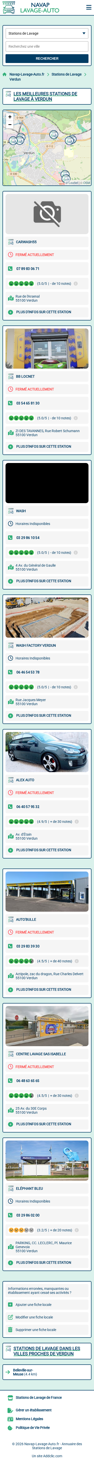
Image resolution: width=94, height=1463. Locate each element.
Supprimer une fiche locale (36, 1330)
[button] (12, 140)
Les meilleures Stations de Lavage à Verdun (45, 96)
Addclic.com (52, 1456)
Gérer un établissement (34, 1410)
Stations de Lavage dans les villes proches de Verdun (47, 1351)
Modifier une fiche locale (34, 1317)
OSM (86, 182)
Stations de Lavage (66, 74)
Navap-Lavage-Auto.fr (27, 74)
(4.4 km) (25, 1372)
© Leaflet (72, 182)
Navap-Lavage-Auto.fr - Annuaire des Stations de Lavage (53, 1446)
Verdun (15, 79)
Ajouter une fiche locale (33, 1305)
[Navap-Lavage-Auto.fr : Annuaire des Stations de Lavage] (34, 7)
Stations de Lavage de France (39, 1397)
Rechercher (47, 58)
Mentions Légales (29, 1419)
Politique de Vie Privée (33, 1428)
